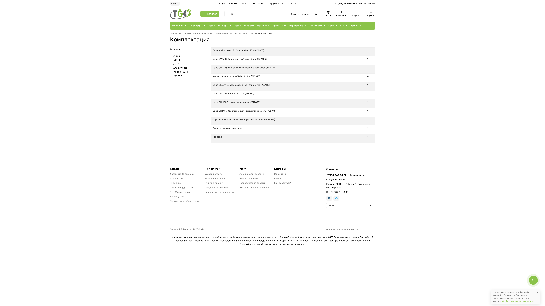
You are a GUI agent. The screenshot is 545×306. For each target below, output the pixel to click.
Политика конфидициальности (342, 229)
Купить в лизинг (214, 183)
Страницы (175, 49)
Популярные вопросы (216, 187)
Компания (280, 169)
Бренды (233, 3)
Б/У (342, 26)
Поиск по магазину (299, 14)
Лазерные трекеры (244, 26)
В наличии (177, 26)
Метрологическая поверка (254, 187)
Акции (222, 3)
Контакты (291, 3)
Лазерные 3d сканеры (182, 174)
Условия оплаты (213, 174)
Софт (331, 26)
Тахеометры (195, 26)
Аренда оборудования (251, 174)
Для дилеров (258, 3)
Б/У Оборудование (180, 192)
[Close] (537, 292)
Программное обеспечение (185, 201)
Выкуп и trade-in (248, 178)
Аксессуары (316, 26)
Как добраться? (283, 183)
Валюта (175, 3)
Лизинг (244, 3)
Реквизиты (280, 178)
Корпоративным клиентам (219, 192)
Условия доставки (215, 178)
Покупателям (212, 169)
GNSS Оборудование (181, 187)
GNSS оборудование (292, 26)
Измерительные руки (268, 26)
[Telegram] (336, 198)
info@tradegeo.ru (335, 179)
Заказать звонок (367, 3)
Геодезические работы (252, 183)
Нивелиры (175, 183)
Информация (274, 3)
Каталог (174, 169)
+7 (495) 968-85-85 (345, 3)
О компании (280, 174)
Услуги (354, 26)
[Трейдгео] (180, 13)
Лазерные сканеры (218, 26)
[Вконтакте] (329, 198)
